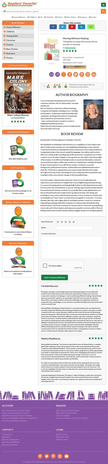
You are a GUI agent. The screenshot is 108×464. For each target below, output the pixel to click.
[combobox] (54, 11)
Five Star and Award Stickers (15, 421)
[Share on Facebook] (53, 26)
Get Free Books (63, 415)
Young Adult (12, 36)
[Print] (90, 26)
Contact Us (7, 434)
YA (41, 17)
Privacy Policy (63, 462)
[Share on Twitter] (62, 26)
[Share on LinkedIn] (81, 26)
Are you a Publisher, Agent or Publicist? (19, 418)
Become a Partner (10, 445)
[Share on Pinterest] (72, 26)
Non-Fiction (71, 17)
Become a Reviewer (11, 439)
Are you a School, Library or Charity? (72, 418)
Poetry (93, 17)
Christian (49, 17)
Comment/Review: (48, 234)
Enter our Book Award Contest (15, 413)
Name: (43, 228)
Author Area (61, 434)
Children (33, 17)
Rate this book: (47, 222)
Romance (83, 17)
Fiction (60, 17)
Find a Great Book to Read (67, 410)
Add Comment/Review (54, 277)
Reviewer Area (62, 437)
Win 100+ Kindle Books (66, 413)
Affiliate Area (62, 439)
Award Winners (20, 17)
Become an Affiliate (10, 442)
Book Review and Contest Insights (17, 415)
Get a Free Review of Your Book (16, 410)
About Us (6, 437)
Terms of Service (78, 462)
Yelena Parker (70, 48)
